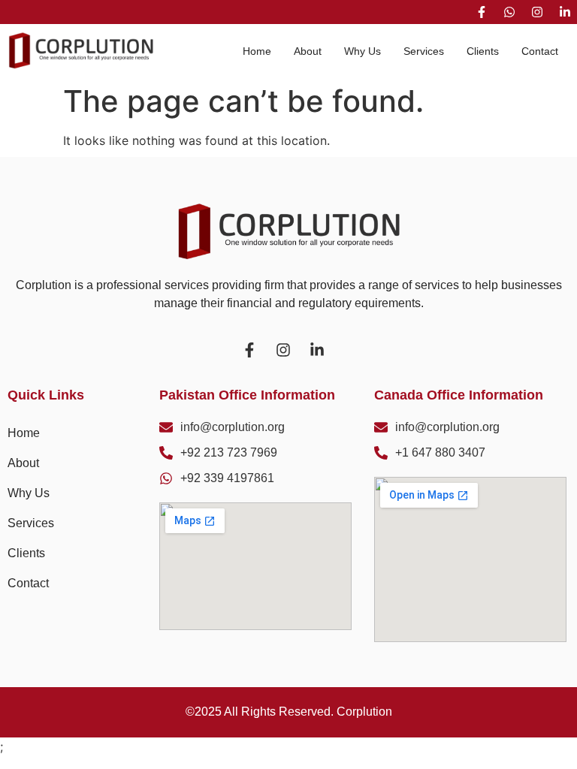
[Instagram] (537, 12)
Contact (539, 51)
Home (257, 51)
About (308, 51)
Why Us (362, 51)
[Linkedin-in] (565, 12)
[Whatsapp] (509, 12)
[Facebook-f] (482, 12)
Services (423, 51)
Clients (483, 51)
